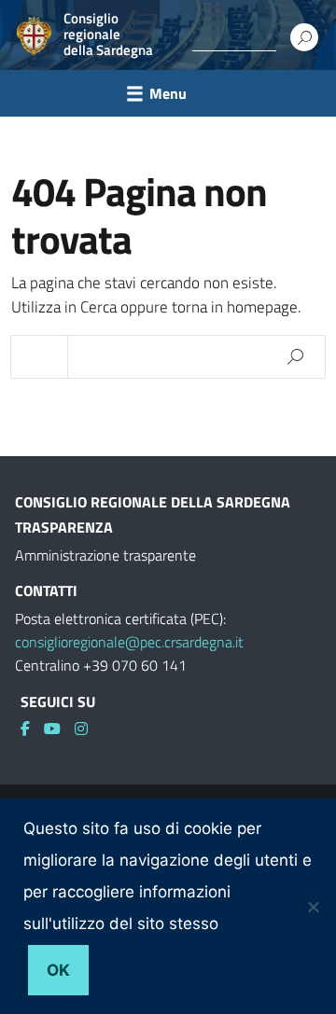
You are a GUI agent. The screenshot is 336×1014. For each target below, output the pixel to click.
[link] (32, 728)
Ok (58, 970)
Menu (168, 93)
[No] (312, 906)
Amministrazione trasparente (105, 555)
